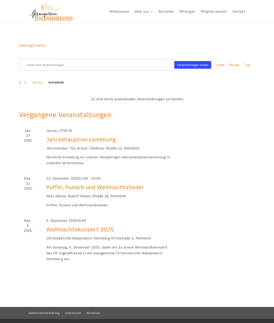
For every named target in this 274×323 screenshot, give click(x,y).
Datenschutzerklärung (44, 313)
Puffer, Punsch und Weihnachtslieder (95, 187)
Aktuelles (93, 313)
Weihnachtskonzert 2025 (80, 229)
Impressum (73, 313)
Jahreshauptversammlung (81, 139)
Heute (37, 82)
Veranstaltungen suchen (192, 64)
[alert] (138, 99)
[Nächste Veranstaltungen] (25, 82)
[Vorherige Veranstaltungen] (20, 82)
